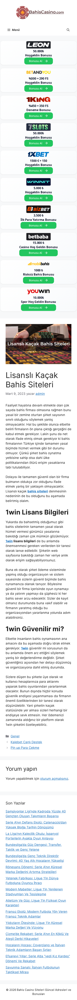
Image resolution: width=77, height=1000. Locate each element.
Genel (15, 736)
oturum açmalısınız (54, 778)
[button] (68, 30)
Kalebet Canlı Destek (26, 742)
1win (9, 541)
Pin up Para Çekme (25, 748)
